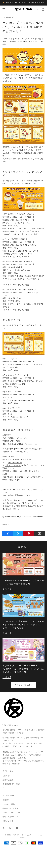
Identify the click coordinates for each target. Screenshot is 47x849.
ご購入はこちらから (13, 465)
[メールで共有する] (39, 533)
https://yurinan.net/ (15, 462)
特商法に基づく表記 (10, 808)
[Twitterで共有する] (18, 533)
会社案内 (6, 800)
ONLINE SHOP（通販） (12, 784)
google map (32, 444)
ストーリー (7, 788)
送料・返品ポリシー (10, 816)
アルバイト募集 (9, 804)
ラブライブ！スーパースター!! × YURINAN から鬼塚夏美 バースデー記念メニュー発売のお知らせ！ (23, 668)
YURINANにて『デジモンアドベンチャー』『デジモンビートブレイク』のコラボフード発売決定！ (23, 624)
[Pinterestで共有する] (29, 533)
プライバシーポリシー (11, 812)
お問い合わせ (8, 821)
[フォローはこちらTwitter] (4, 828)
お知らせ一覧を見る (23, 685)
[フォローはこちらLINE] (17, 828)
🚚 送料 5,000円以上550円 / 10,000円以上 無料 (23, 3)
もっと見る (7, 588)
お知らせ (6, 775)
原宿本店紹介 (8, 780)
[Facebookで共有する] (8, 533)
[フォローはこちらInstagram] (10, 828)
